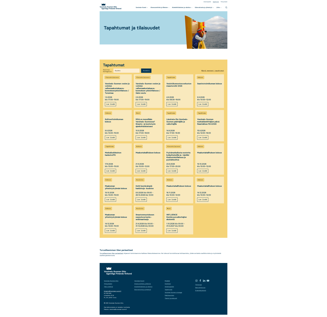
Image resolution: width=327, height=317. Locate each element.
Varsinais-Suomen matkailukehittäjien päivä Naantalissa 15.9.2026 (208, 121)
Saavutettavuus (200, 287)
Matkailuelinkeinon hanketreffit (113, 154)
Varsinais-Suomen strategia (173, 292)
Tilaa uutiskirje (108, 286)
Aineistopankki (169, 286)
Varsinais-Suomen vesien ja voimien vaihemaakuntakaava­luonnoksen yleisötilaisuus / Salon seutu (148, 88)
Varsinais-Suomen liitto (111, 281)
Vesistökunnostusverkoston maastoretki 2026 (178, 85)
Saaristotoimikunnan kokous (209, 84)
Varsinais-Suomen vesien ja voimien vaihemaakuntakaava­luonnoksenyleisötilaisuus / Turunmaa (117, 88)
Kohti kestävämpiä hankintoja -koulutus (145, 187)
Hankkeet (168, 284)
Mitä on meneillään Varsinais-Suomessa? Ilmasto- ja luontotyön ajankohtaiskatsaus (145, 123)
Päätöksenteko (169, 295)
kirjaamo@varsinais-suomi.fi (112, 291)
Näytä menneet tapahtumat (212, 71)
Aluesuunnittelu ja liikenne (142, 284)
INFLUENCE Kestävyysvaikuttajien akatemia (176, 217)
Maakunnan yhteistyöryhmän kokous (116, 187)
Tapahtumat (168, 289)
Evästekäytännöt (200, 290)
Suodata (146, 71)
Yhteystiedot (108, 284)
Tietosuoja (198, 285)
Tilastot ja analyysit (171, 298)
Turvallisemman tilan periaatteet (111, 253)
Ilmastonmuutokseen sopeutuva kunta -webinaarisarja (145, 217)
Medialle (167, 281)
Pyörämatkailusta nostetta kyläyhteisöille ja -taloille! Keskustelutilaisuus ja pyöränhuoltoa (178, 156)
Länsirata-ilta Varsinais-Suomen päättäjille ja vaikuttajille (177, 121)
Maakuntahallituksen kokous (148, 153)
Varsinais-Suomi (139, 281)
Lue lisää (110, 104)
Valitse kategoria (107, 70)
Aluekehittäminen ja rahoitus (143, 286)
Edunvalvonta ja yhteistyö (142, 289)
